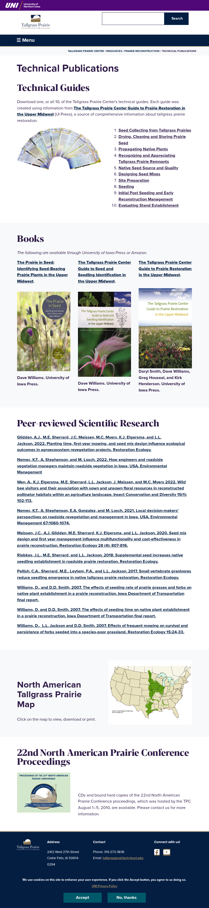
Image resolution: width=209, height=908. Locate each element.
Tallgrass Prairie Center (86, 51)
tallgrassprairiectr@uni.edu (123, 858)
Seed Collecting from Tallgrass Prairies (155, 130)
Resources (114, 51)
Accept (82, 897)
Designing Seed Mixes (139, 174)
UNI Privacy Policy (104, 886)
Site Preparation (134, 180)
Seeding (126, 186)
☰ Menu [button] (26, 40)
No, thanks (126, 897)
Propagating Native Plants (143, 149)
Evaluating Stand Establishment (149, 205)
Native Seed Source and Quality (148, 168)
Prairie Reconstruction (142, 51)
